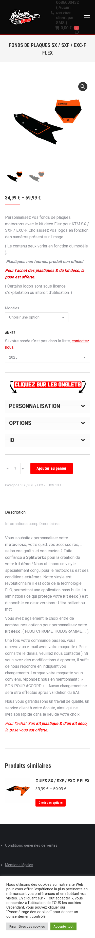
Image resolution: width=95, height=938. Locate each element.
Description (15, 512)
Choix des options (51, 803)
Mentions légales (19, 865)
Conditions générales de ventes (31, 845)
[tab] (47, 510)
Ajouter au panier (51, 468)
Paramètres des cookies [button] (27, 926)
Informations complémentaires (32, 523)
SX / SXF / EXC (32, 485)
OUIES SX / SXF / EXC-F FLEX (62, 780)
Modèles (12, 308)
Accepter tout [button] (63, 926)
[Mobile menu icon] (87, 17)
